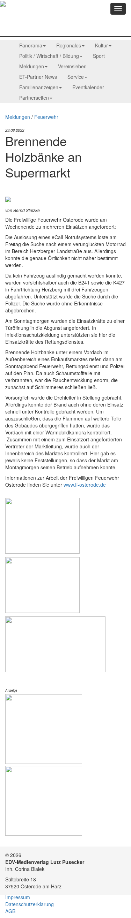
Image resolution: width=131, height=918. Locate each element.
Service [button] (75, 76)
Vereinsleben (72, 66)
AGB (10, 911)
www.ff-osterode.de (85, 484)
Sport (99, 55)
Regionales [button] (68, 45)
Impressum (17, 897)
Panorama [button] (30, 45)
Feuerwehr (46, 116)
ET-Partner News (38, 76)
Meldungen (17, 116)
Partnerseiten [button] (34, 97)
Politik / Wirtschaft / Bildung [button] (49, 55)
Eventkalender (88, 87)
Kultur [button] (101, 45)
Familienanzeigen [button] (38, 87)
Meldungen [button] (31, 66)
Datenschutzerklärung (29, 904)
